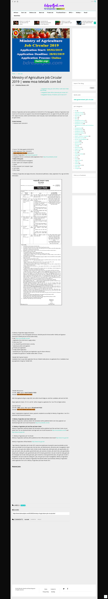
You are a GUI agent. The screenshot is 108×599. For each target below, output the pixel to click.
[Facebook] (12, 1)
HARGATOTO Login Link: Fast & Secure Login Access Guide (87, 23)
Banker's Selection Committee (81, 136)
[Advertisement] (25, 99)
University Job (78, 165)
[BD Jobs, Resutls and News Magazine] (54, 9)
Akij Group (77, 115)
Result (85, 12)
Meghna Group (78, 149)
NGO (76, 152)
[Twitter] (15, 1)
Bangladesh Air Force (80, 120)
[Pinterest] (17, 1)
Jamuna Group (78, 142)
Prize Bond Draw (60, 12)
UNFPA (76, 162)
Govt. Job (23, 12)
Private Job (50, 12)
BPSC (70, 12)
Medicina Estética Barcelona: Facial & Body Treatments (25, 23)
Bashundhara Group (79, 137)
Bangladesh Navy (79, 129)
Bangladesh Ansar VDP (80, 122)
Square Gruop (78, 160)
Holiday (78, 12)
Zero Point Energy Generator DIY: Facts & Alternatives (45, 23)
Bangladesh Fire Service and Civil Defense (84, 125)
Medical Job (77, 147)
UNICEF (76, 163)
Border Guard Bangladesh (81, 139)
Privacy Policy (46, 592)
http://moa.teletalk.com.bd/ (50, 157)
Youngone (77, 168)
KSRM (76, 146)
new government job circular (83, 99)
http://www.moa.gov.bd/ (31, 155)
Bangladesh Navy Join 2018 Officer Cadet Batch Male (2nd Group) (54, 89)
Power (76, 155)
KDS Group (77, 144)
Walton (76, 167)
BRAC (76, 119)
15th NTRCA (17, 15)
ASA (76, 110)
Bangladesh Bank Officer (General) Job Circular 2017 (54, 92)
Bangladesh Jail (78, 128)
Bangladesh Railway (79, 133)
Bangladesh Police (79, 131)
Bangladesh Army (79, 123)
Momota (77, 150)
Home (16, 12)
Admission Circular (79, 114)
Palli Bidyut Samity (79, 154)
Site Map (53, 592)
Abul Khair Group (79, 112)
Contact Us (53, 589)
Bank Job (41, 12)
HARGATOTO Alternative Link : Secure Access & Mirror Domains (66, 23)
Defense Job (32, 12)
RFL (75, 157)
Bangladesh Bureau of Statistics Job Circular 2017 (54, 94)
